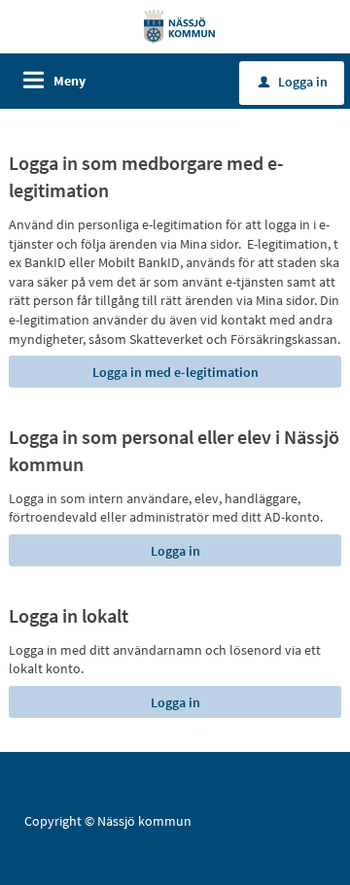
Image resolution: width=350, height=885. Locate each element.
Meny (69, 80)
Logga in (293, 81)
